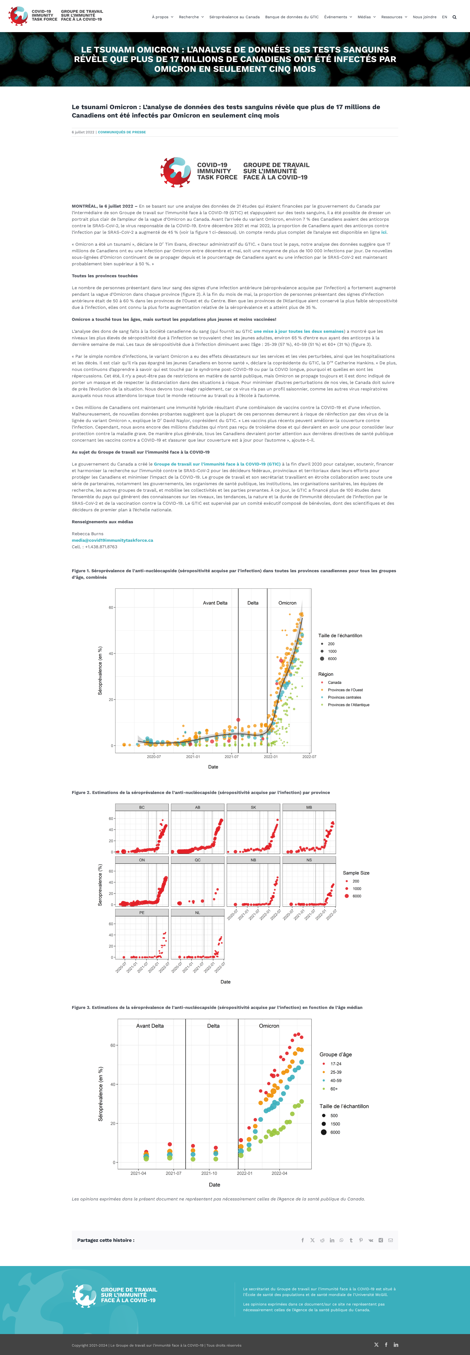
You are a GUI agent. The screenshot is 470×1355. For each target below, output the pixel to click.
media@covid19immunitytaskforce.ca (112, 540)
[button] (454, 17)
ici (383, 232)
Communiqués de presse (122, 132)
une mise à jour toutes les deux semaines (299, 331)
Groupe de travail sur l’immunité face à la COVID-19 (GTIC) (217, 464)
